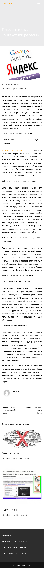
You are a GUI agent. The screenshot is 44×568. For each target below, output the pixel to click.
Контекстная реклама (12, 84)
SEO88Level (7, 3)
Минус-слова (10, 453)
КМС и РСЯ (9, 510)
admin (8, 88)
